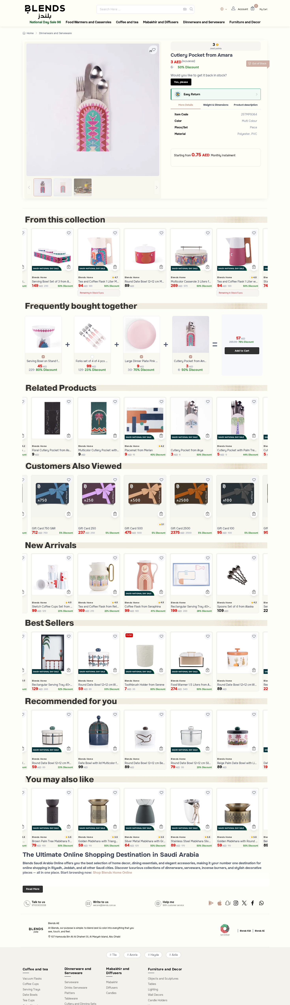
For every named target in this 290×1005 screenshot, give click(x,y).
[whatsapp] (261, 904)
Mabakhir (112, 982)
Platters (70, 993)
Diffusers (112, 987)
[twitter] (244, 904)
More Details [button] (185, 105)
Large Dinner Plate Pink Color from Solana (141, 361)
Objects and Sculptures (163, 978)
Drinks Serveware (76, 987)
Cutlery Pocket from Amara (190, 361)
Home (30, 33)
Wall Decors (155, 995)
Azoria (134, 955)
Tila (114, 955)
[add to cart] (22, 267)
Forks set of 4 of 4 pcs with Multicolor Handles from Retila (92, 361)
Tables (152, 984)
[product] (52, 249)
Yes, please (181, 82)
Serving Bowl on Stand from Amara (43, 361)
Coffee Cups (31, 984)
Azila (175, 955)
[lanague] (224, 9)
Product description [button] (246, 105)
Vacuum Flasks (32, 978)
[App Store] (219, 904)
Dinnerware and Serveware (55, 33)
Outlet (129, 635)
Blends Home (39, 277)
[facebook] (252, 904)
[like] (22, 233)
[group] (92, 187)
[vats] (225, 930)
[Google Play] (211, 904)
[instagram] (236, 904)
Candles (111, 993)
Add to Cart (242, 350)
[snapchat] (227, 904)
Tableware (71, 998)
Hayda (155, 955)
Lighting (153, 989)
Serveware (72, 982)
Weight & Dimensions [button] (215, 105)
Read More (32, 889)
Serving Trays (31, 989)
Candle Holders (157, 1000)
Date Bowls (30, 995)
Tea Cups (29, 1000)
